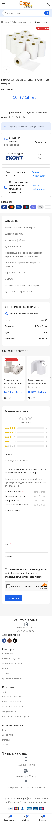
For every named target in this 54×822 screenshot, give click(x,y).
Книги (5, 668)
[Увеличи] (6, 69)
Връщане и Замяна (11, 696)
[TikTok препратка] (15, 640)
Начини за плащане (11, 701)
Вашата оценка (14, 491)
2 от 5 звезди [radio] (37, 492)
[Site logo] (26, 4)
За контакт (7, 734)
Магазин (6, 739)
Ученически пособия (12, 663)
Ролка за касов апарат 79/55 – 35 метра (13, 383)
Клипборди (7, 653)
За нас (5, 744)
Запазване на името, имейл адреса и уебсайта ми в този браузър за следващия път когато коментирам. (26, 573)
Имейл (9, 556)
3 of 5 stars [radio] (39, 492)
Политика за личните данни (15, 716)
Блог (4, 730)
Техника (6, 673)
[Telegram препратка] (24, 117)
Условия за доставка (12, 706)
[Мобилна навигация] (3, 4)
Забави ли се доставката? (18, 505)
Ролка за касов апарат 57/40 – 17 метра (37, 383)
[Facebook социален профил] (9, 117)
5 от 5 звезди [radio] (44, 492)
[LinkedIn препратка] (20, 117)
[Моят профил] (48, 4)
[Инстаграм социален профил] (9, 640)
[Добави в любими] (19, 364)
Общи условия (9, 711)
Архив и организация (12, 678)
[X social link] (13, 117)
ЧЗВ (4, 691)
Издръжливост (13, 500)
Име (8, 544)
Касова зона (41, 22)
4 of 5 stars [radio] (42, 492)
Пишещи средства (11, 658)
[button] (51, 378)
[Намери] (46, 13)
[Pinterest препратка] (17, 117)
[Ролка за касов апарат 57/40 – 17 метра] (38, 367)
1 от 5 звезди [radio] (35, 492)
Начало (5, 22)
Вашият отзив (13, 510)
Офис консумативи (21, 22)
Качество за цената (15, 496)
